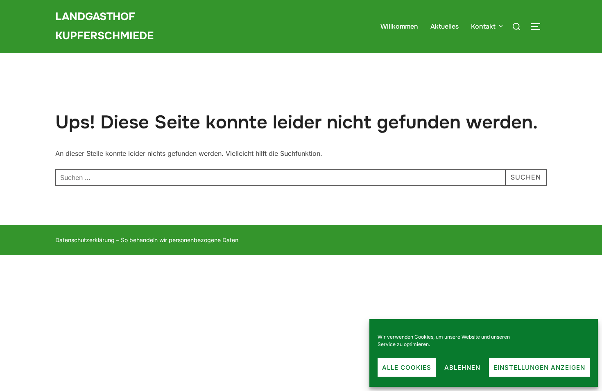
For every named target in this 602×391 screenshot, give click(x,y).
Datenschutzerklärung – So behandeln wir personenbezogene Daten (146, 239)
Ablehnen (462, 367)
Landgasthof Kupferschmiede (104, 26)
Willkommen (399, 26)
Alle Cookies (406, 367)
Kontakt (483, 26)
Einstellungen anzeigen (539, 367)
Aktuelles (444, 26)
